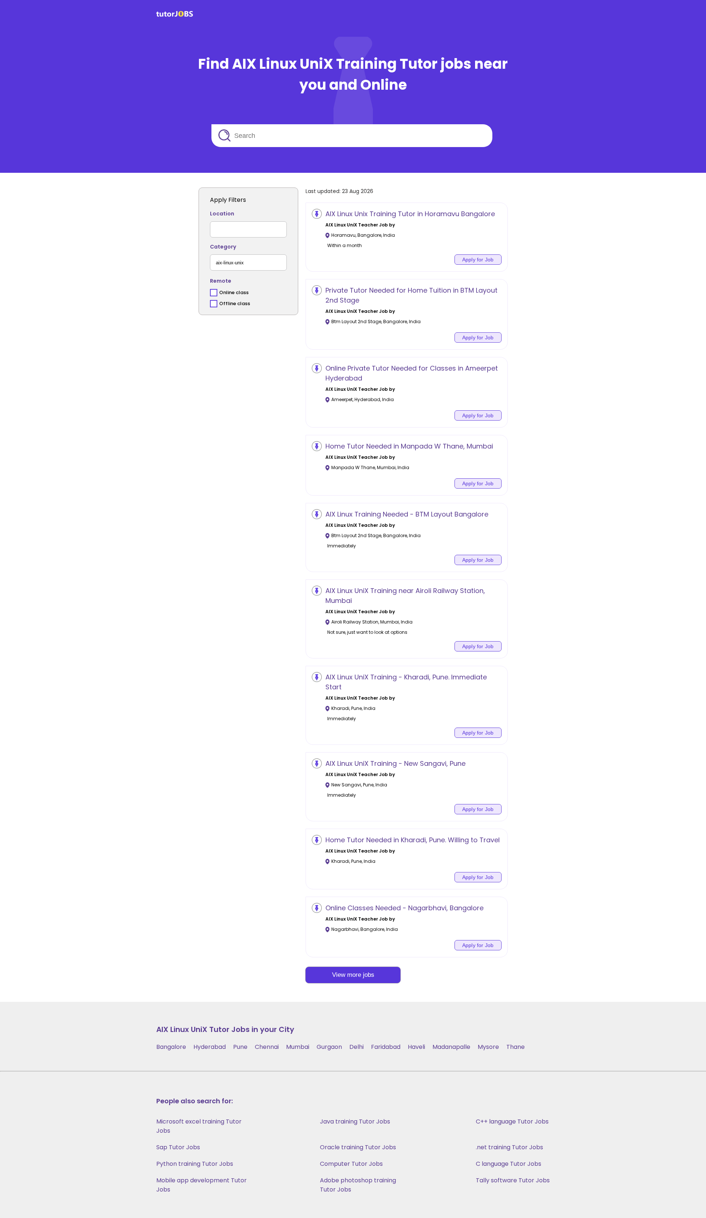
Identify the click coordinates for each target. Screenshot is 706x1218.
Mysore (488, 1047)
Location (222, 213)
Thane (515, 1047)
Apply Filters (228, 200)
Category (223, 246)
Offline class (234, 303)
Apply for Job (478, 259)
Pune (240, 1047)
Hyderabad (209, 1047)
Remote (220, 281)
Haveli (416, 1047)
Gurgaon (329, 1047)
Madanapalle (451, 1047)
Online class (234, 292)
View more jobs (353, 974)
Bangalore (171, 1047)
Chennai (267, 1047)
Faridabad (385, 1047)
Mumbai (297, 1047)
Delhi (356, 1047)
